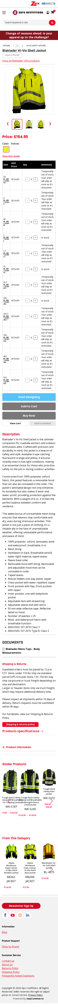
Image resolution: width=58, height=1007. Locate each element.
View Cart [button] (15, 423)
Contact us (8, 961)
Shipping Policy (10, 972)
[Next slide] (52, 801)
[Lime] (11, 851)
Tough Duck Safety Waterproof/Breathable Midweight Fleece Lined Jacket (30, 801)
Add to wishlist (42, 423)
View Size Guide (11, 156)
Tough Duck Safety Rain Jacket (49, 791)
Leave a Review (12, 55)
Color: (5, 143)
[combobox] (29, 22)
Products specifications (20, 731)
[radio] (6, 149)
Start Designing (29, 397)
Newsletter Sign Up (21, 906)
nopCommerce (35, 998)
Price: (7, 137)
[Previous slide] (7, 801)
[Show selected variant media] (17, 124)
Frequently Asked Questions (18, 975)
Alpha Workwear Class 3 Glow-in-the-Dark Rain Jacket (30, 868)
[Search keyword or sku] (52, 22)
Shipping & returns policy (20, 724)
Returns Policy (10, 968)
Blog (4, 932)
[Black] (30, 782)
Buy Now (29, 416)
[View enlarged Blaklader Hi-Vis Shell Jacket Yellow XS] (29, 90)
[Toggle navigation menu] (4, 12)
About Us (7, 964)
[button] (47, 12)
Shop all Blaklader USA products (21, 60)
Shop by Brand (10, 946)
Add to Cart (29, 406)
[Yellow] (49, 851)
